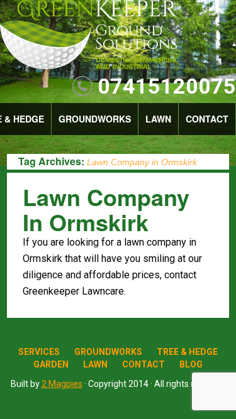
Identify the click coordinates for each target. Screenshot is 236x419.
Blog (191, 364)
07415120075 (167, 86)
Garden (51, 364)
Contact (207, 118)
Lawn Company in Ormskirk (106, 209)
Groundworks (95, 118)
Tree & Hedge (187, 352)
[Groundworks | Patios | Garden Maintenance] (88, 36)
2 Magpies (62, 384)
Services (39, 352)
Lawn (158, 118)
